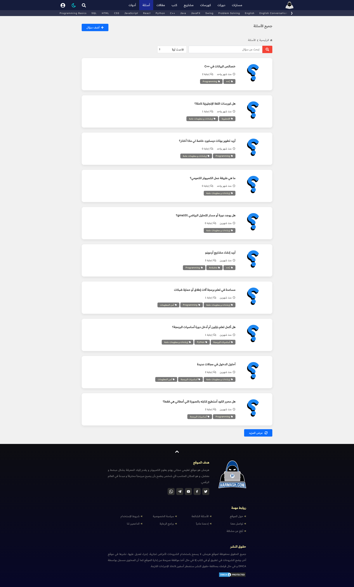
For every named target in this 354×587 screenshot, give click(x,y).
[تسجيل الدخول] (63, 5)
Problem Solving (229, 13)
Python (160, 13)
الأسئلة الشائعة (200, 516)
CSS (116, 13)
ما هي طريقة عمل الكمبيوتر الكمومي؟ (212, 178)
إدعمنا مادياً (202, 523)
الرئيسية (264, 40)
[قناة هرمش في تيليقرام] (179, 491)
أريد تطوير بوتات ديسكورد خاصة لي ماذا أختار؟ (207, 141)
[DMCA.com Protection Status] (232, 576)
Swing (209, 13)
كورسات (205, 5)
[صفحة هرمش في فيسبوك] (197, 491)
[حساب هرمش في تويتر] (205, 491)
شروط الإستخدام (130, 516)
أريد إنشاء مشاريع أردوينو (220, 252)
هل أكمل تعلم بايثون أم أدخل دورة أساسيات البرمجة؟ (203, 327)
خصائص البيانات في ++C (219, 66)
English (249, 13)
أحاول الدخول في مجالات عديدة (216, 364)
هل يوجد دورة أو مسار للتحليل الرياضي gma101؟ (205, 215)
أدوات (132, 5)
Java (183, 13)
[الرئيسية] (289, 5)
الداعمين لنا (133, 523)
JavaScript (131, 13)
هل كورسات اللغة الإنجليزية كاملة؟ (215, 103)
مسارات (237, 5)
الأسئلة (253, 40)
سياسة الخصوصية (163, 516)
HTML (105, 13)
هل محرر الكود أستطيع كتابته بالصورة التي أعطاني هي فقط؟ (199, 401)
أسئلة (146, 5)
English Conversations (274, 13)
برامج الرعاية (167, 523)
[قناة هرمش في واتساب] (171, 491)
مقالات (161, 5)
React (147, 13)
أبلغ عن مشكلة (235, 531)
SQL (94, 13)
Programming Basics (73, 13)
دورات (221, 5)
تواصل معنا (236, 523)
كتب (174, 5)
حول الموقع (236, 516)
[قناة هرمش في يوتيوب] (188, 491)
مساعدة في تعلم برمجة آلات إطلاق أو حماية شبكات (204, 289)
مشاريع (189, 5)
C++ (172, 13)
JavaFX (195, 13)
